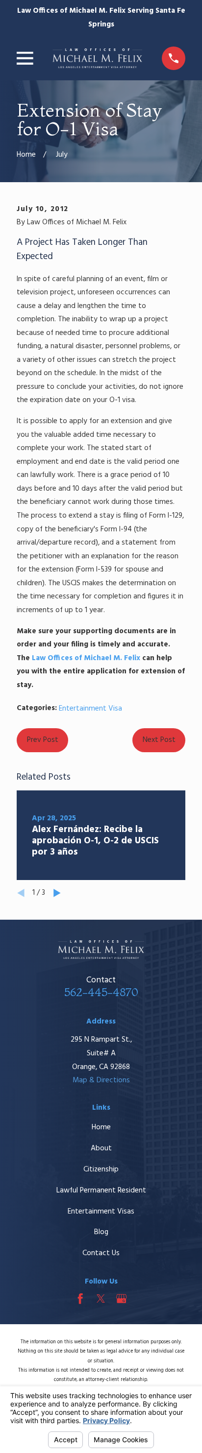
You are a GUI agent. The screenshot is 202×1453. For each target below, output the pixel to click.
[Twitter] (101, 1298)
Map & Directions (101, 1080)
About (101, 1148)
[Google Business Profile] (121, 1298)
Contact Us (101, 1253)
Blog (101, 1232)
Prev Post (42, 740)
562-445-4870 (101, 992)
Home (101, 1127)
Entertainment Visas (101, 1211)
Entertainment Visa (90, 709)
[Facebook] (80, 1298)
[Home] (97, 58)
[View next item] (57, 893)
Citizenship (101, 1169)
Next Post (159, 740)
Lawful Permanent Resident (101, 1190)
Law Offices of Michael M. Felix (86, 658)
